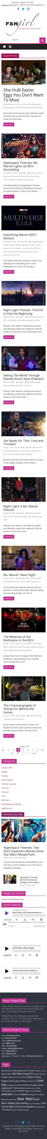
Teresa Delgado (35, 1103)
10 (42, 749)
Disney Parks (6, 767)
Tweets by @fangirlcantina (12, 899)
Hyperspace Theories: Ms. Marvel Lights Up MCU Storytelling (20, 166)
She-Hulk (19, 107)
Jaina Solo (31, 1088)
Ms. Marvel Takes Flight (19, 575)
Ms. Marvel (29, 252)
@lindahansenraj (14, 1040)
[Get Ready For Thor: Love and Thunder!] (23, 413)
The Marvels (15, 255)
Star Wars (5, 800)
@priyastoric (12, 1051)
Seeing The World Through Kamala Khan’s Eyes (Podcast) (23, 377)
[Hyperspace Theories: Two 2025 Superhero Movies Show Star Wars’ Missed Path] (23, 820)
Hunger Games (37, 1085)
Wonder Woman (17, 1110)
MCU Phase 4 (35, 248)
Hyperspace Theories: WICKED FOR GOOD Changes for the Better (29, 880)
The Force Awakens (24, 1106)
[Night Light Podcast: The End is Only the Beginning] (23, 282)
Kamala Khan (25, 176)
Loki (23, 248)
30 (18, 753)
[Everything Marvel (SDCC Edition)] (23, 207)
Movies (13, 719)
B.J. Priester (29, 1070)
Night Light (21, 320)
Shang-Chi (21, 719)
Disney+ (33, 173)
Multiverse (34, 647)
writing (25, 1110)
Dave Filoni (6, 1073)
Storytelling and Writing (11, 804)
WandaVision (27, 650)
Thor (5, 454)
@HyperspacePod (35, 1056)
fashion (11, 1081)
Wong (40, 107)
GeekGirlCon (31, 1081)
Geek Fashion (7, 780)
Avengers (34, 241)
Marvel (12, 107)
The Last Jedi (40, 1107)
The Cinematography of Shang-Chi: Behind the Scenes (19, 708)
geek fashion (20, 1081)
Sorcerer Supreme (30, 107)
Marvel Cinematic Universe (19, 647)
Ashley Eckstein (18, 1071)
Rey (29, 1094)
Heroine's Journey (8, 784)
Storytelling (22, 1103)
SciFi (3, 796)
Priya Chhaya (28, 180)
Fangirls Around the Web (17, 1077)
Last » (34, 753)
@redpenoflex (11, 1038)
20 (11, 753)
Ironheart (17, 248)
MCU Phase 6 (19, 252)
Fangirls (4, 1077)
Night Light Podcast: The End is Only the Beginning (23, 311)
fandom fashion (39, 1074)
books (37, 1070)
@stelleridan (12, 1045)
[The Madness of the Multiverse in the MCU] (23, 609)
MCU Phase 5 (8, 252)
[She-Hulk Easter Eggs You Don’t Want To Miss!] (23, 61)
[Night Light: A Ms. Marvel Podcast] (23, 478)
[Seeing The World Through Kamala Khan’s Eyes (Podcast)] (23, 347)
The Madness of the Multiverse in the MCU (18, 638)
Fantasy (4, 776)
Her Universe (24, 1085)
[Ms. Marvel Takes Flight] (23, 547)
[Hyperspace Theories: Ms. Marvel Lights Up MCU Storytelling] (23, 135)
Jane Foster (16, 451)
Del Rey (16, 1073)
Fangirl (24, 173)
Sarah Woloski (12, 1100)
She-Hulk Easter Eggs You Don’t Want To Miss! (23, 95)
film (29, 447)
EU (31, 1073)
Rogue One (35, 1095)
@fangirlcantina (13, 1035)
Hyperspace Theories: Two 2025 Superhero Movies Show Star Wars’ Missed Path (23, 850)
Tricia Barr (27, 385)
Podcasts (5, 788)
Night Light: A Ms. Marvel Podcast (20, 508)
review (23, 1094)
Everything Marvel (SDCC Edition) (20, 236)
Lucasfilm (14, 1091)
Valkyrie (29, 454)
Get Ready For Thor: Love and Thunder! (23, 442)
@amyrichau (11, 1053)
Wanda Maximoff (14, 650)
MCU (28, 248)
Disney (25, 1073)
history (39, 173)
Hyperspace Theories (11, 176)
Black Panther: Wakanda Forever (22, 245)
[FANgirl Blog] (4, 46)
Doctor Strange (35, 643)
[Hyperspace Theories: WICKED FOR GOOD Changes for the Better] (9, 876)
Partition (12, 180)
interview (24, 1088)
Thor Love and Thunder (16, 454)
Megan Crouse (30, 1091)
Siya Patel (28, 104)
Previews (5, 792)
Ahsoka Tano (6, 1070)
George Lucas (12, 1085)
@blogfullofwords (15, 1048)
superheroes (35, 581)
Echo (11, 248)
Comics (32, 578)
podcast (20, 180)
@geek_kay (10, 1043)
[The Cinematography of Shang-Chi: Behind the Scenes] (23, 677)
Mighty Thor (36, 451)
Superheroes (6, 808)
